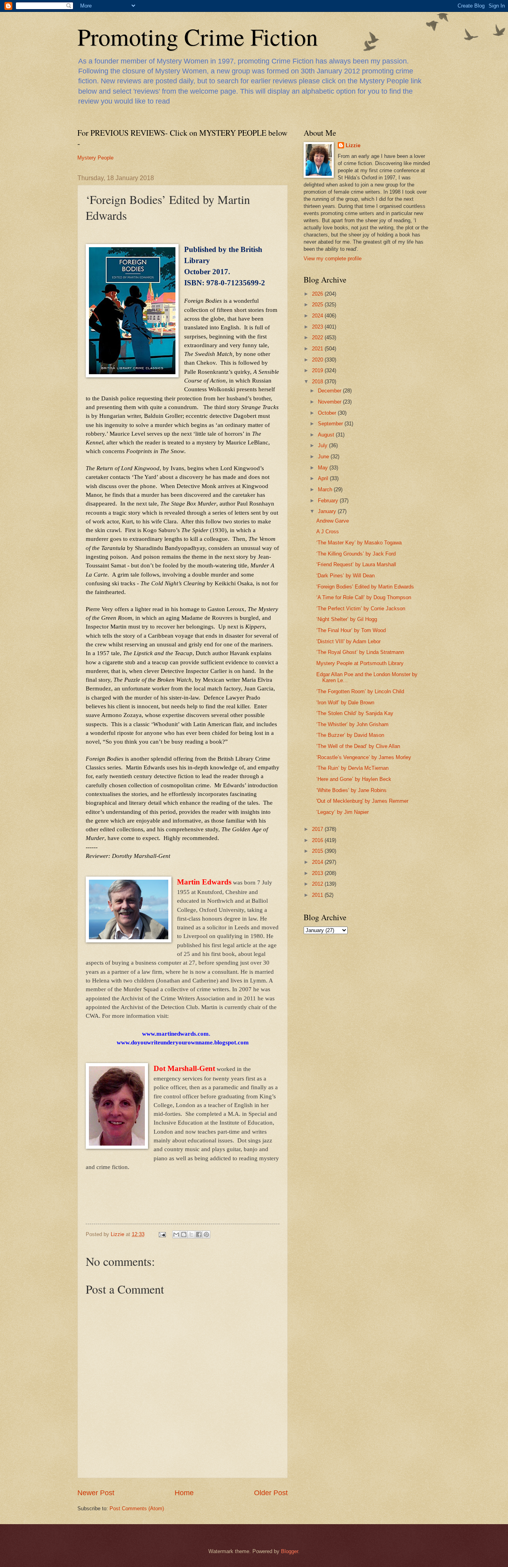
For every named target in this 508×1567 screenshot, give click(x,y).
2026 (318, 294)
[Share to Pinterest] (206, 1234)
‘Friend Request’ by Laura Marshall (356, 564)
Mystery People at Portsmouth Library (360, 663)
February (329, 501)
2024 (318, 316)
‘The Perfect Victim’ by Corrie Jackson (360, 608)
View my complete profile (333, 258)
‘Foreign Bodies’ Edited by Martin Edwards (365, 587)
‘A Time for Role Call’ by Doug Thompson (363, 597)
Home (184, 1493)
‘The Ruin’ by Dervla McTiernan (352, 768)
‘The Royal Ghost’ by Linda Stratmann (360, 652)
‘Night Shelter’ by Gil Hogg (346, 619)
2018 (318, 382)
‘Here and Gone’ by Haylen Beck (353, 779)
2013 (318, 873)
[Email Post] (161, 1234)
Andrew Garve (332, 521)
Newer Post (95, 1493)
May (323, 468)
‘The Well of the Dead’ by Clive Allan (358, 746)
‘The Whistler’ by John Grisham (352, 724)
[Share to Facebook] (199, 1234)
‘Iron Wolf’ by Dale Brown (345, 703)
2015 (318, 851)
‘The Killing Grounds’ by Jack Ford (356, 554)
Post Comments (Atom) (137, 1508)
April (324, 478)
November (330, 402)
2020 (318, 360)
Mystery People (95, 158)
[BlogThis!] (184, 1234)
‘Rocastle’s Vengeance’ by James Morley (363, 757)
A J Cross (327, 532)
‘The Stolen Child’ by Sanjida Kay (354, 713)
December (330, 391)
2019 (318, 370)
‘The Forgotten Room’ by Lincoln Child (360, 691)
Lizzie (353, 145)
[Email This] (176, 1234)
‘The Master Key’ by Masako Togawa (359, 543)
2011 (318, 895)
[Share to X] (191, 1234)
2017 (318, 829)
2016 (318, 840)
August (327, 435)
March (326, 489)
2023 (318, 327)
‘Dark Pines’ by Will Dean (345, 576)
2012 (318, 884)
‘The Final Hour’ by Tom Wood (351, 630)
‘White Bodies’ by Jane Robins (351, 790)
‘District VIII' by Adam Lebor (348, 641)
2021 (318, 349)
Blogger (289, 1551)
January (328, 511)
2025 (318, 305)
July (323, 445)
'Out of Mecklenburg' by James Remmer (362, 801)
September (331, 424)
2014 (318, 862)
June (324, 457)
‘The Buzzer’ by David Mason (350, 735)
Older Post (271, 1493)
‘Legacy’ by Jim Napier (342, 812)
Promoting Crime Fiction (197, 36)
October (328, 413)
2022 (318, 337)
